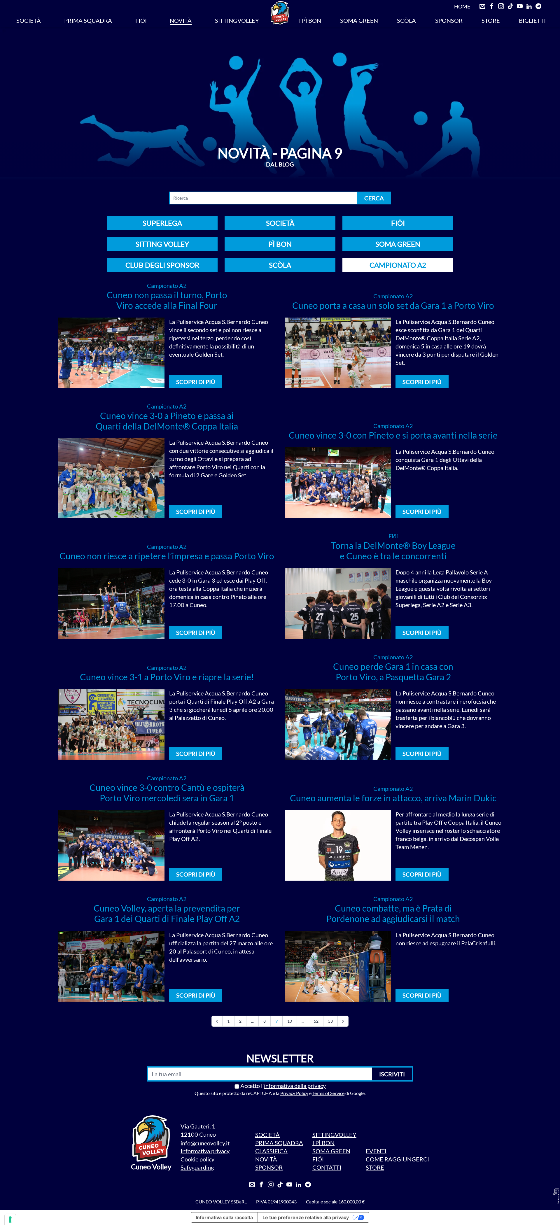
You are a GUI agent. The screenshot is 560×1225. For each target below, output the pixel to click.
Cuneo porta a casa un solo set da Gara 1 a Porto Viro (393, 305)
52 (316, 1021)
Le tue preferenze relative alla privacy (305, 1217)
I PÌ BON (310, 20)
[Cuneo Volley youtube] (520, 6)
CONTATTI (326, 1167)
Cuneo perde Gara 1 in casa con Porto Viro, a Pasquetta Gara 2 (393, 671)
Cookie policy (197, 1159)
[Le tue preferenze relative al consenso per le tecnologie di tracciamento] (10, 1219)
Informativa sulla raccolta (224, 1217)
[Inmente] (556, 1196)
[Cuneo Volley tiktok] (510, 6)
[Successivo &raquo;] (343, 1021)
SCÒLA (406, 20)
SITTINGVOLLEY (237, 20)
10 (289, 1021)
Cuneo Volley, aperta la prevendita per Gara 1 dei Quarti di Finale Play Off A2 (167, 913)
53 (330, 1021)
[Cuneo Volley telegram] (538, 6)
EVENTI (376, 1150)
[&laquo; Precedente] (217, 1021)
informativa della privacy (295, 1085)
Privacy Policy (294, 1093)
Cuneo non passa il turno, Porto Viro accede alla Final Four (167, 300)
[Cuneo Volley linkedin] (529, 6)
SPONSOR (449, 20)
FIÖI (141, 20)
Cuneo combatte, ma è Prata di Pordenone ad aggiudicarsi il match (393, 913)
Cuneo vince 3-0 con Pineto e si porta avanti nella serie (393, 435)
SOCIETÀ (28, 20)
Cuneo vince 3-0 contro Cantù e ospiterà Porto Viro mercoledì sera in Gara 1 (167, 792)
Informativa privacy (205, 1150)
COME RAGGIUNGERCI (397, 1159)
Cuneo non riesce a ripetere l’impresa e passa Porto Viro (167, 556)
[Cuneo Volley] (280, 12)
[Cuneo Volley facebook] (492, 6)
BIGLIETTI (532, 20)
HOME (462, 6)
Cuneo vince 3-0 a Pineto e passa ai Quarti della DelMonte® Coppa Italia (167, 420)
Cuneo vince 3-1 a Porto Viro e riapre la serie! (167, 677)
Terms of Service (328, 1093)
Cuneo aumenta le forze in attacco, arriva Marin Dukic (393, 798)
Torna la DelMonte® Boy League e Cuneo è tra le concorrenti (393, 550)
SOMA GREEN (359, 20)
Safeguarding (197, 1167)
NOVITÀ (181, 20)
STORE (491, 20)
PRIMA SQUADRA (88, 20)
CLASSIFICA (271, 1150)
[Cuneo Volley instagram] (501, 6)
